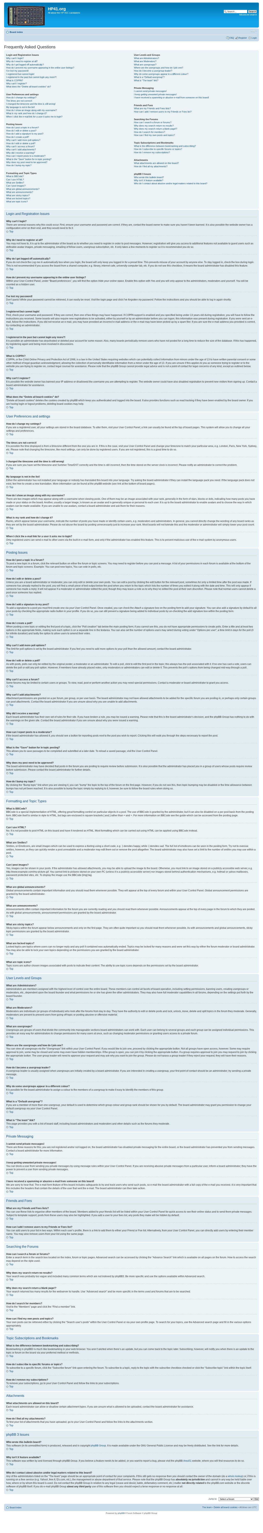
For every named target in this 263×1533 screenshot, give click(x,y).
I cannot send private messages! (150, 91)
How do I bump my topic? (18, 165)
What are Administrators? (146, 58)
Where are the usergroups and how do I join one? (158, 67)
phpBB (121, 1513)
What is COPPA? (14, 80)
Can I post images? (15, 185)
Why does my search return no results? (154, 125)
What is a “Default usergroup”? (149, 77)
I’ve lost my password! (17, 71)
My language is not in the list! (20, 107)
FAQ (232, 38)
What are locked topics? (18, 198)
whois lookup (235, 1476)
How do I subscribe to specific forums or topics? (158, 149)
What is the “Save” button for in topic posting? (28, 159)
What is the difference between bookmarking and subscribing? (165, 146)
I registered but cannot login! (20, 74)
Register (243, 38)
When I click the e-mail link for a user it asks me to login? (34, 116)
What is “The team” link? (146, 80)
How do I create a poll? (17, 137)
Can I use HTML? (15, 179)
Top (11, 231)
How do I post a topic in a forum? (22, 127)
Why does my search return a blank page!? (155, 129)
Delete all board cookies (226, 1507)
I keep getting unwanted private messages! (155, 94)
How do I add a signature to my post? (24, 133)
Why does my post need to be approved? (26, 162)
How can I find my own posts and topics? (154, 135)
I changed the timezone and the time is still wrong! (30, 104)
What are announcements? (19, 192)
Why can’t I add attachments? (21, 149)
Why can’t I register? (16, 83)
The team (207, 1507)
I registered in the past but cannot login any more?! (31, 77)
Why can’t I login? (15, 58)
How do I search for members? (149, 132)
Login (254, 38)
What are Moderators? (145, 61)
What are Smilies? (15, 182)
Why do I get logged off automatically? (25, 64)
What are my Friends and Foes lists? (152, 108)
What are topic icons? (17, 201)
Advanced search (248, 14)
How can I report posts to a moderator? (25, 156)
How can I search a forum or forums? (152, 122)
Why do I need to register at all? (22, 61)
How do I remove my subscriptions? (152, 152)
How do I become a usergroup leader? (153, 71)
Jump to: (212, 1499)
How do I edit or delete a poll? (20, 143)
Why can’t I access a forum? (20, 146)
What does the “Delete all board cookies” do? (28, 86)
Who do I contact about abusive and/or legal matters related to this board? (170, 183)
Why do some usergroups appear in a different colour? (161, 74)
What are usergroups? (145, 64)
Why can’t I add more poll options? (23, 140)
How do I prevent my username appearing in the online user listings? (40, 67)
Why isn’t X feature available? (148, 180)
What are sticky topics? (18, 195)
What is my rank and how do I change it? (26, 113)
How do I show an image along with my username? (31, 110)
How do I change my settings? (21, 97)
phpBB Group (98, 1445)
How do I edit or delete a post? (21, 130)
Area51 (187, 1460)
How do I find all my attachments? (150, 166)
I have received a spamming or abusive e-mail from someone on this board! (171, 97)
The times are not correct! (19, 101)
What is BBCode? (15, 176)
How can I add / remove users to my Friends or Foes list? (162, 111)
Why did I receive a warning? (20, 153)
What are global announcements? (22, 189)
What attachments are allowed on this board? (156, 163)
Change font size (254, 31)
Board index (16, 32)
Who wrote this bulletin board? (149, 177)
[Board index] (26, 15)
